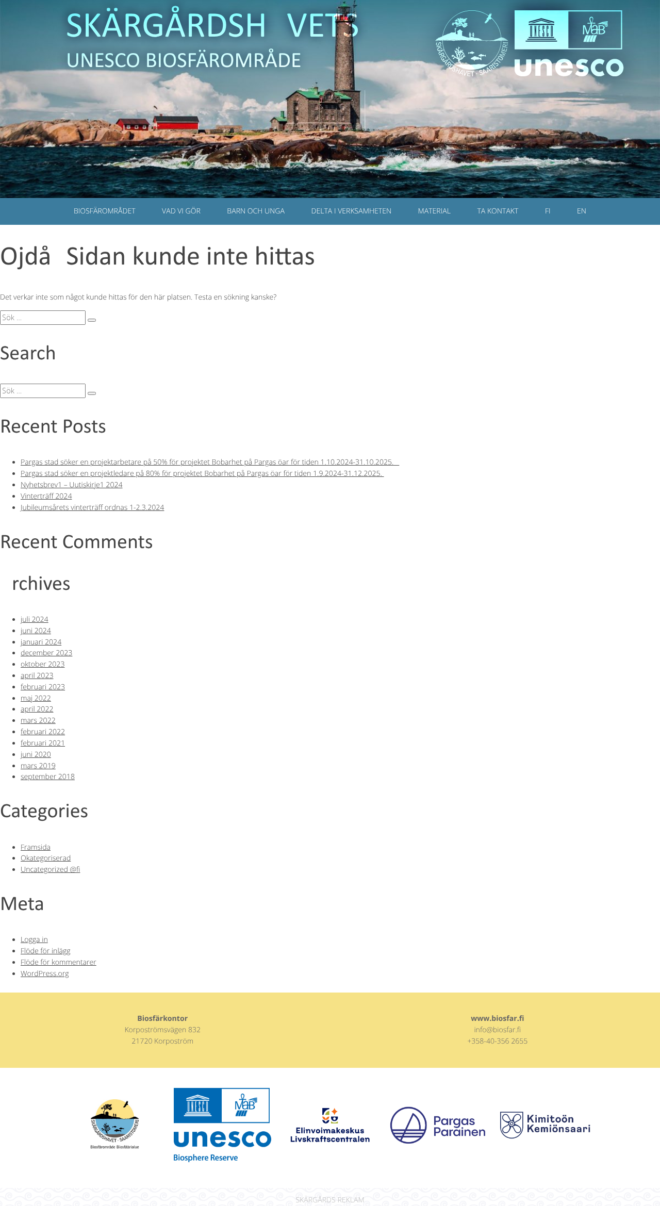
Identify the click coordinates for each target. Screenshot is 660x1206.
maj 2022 (36, 698)
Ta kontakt (497, 211)
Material (434, 211)
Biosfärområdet (105, 211)
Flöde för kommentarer (58, 962)
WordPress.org (45, 974)
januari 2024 (41, 642)
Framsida (36, 847)
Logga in (34, 940)
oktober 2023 (42, 664)
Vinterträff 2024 (46, 496)
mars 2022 (38, 720)
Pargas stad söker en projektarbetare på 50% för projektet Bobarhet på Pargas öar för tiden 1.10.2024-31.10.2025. (210, 462)
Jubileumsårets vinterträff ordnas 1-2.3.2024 (92, 508)
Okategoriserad (46, 858)
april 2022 (37, 709)
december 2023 (46, 653)
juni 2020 (36, 754)
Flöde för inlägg (46, 951)
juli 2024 (34, 619)
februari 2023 (43, 687)
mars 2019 (38, 766)
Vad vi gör (181, 211)
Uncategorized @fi (50, 869)
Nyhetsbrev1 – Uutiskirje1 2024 (72, 485)
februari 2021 (43, 743)
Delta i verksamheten (351, 211)
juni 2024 (36, 631)
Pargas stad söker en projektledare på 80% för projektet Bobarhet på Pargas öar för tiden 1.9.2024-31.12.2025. (202, 473)
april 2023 (37, 676)
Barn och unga (256, 211)
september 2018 (48, 777)
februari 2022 (43, 732)
